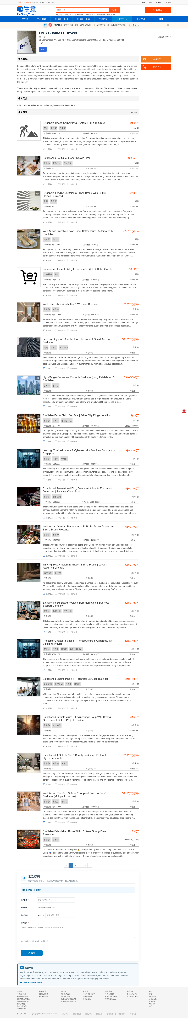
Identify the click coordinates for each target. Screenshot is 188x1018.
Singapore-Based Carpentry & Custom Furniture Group (74, 123)
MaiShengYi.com (28, 11)
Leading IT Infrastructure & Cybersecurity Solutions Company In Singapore (79, 451)
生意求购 (103, 18)
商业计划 (152, 1004)
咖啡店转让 (69, 14)
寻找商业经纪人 (88, 996)
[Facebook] (18, 1013)
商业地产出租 (61, 18)
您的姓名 (25, 900)
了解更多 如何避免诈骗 (31, 982)
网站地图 (133, 1014)
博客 (150, 994)
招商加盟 (41, 18)
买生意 (25, 18)
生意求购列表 (109, 994)
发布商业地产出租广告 (68, 999)
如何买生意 (21, 1004)
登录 (143, 2)
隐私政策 (88, 1014)
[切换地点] (27, 2)
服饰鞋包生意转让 (23, 999)
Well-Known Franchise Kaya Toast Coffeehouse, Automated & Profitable (78, 232)
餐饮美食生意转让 (23, 996)
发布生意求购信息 (111, 996)
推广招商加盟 (43, 996)
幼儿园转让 (101, 14)
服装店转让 (79, 14)
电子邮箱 (25, 907)
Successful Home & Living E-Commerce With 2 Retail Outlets (77, 269)
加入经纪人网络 (132, 996)
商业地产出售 (83, 18)
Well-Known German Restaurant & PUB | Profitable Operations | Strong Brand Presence (79, 527)
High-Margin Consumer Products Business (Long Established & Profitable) (79, 378)
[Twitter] (21, 1013)
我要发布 (158, 10)
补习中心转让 (90, 14)
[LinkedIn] (25, 1013)
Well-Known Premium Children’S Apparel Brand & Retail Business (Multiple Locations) (74, 794)
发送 (33, 953)
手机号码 (25, 915)
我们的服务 (121, 1014)
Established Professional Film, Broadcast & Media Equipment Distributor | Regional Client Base (77, 489)
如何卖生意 (87, 999)
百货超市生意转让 (23, 1001)
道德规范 (110, 1014)
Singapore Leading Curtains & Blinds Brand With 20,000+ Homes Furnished (75, 194)
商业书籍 (152, 1001)
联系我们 (159, 2)
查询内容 (25, 922)
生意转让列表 (21, 994)
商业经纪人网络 (132, 994)
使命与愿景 (77, 1014)
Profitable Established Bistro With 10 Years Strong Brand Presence (75, 832)
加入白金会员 (21, 1008)
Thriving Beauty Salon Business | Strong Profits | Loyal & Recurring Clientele (75, 566)
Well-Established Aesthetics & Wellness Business (70, 304)
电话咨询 (157, 66)
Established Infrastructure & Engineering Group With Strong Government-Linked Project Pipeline (77, 718)
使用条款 (99, 1014)
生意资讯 (140, 18)
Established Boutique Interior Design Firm (66, 158)
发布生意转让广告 (89, 994)
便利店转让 (111, 14)
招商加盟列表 (43, 994)
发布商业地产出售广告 (68, 1001)
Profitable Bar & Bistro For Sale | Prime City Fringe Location (76, 415)
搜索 (114, 9)
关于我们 (65, 1014)
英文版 (168, 2)
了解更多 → (133, 24)
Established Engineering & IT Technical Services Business (75, 678)
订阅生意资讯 (21, 1006)
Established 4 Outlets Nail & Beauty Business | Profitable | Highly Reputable (75, 756)
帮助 (150, 1006)
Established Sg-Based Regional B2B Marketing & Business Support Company (76, 604)
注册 (150, 2)
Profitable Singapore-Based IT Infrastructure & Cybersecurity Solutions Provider (77, 642)
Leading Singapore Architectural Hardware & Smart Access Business (76, 340)
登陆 (161, 18)
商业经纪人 (122, 18)
